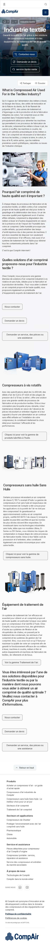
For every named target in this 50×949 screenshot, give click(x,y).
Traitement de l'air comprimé (19, 809)
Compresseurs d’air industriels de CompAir (21, 793)
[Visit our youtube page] (27, 887)
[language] (4, 4)
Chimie (10, 834)
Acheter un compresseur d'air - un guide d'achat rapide (25, 786)
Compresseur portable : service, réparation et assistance (21, 856)
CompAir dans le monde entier (20, 879)
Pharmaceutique (14, 830)
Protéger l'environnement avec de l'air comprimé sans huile (24, 825)
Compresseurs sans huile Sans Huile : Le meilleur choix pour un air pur (24, 800)
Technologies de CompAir (18, 875)
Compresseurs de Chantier (18, 820)
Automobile (12, 838)
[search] (46, 4)
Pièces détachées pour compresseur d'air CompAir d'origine (23, 850)
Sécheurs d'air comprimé (18, 805)
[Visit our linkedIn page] (20, 887)
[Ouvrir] (45, 12)
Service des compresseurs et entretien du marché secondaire (24, 863)
